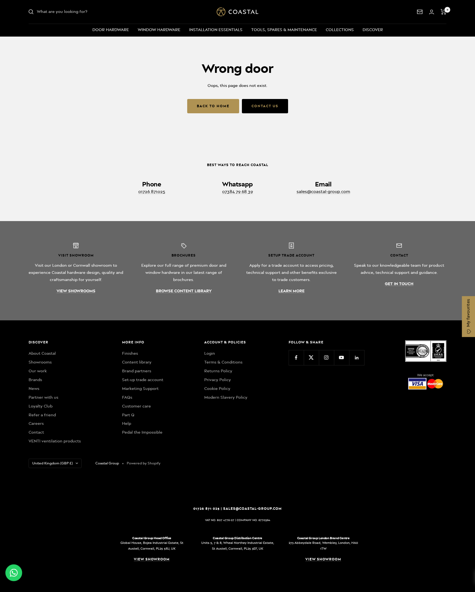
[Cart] (443, 12)
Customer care (136, 406)
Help (126, 423)
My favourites (468, 313)
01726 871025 (151, 191)
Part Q (128, 414)
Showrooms (40, 362)
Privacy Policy (217, 379)
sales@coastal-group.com (323, 191)
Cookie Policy (217, 388)
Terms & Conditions (223, 362)
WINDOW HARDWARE (159, 29)
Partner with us (43, 397)
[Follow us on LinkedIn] (356, 357)
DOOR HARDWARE (110, 29)
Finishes (130, 353)
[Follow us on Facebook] (296, 357)
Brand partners (136, 370)
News (34, 388)
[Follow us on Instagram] (326, 357)
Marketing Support (140, 388)
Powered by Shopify (144, 463)
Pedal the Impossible (142, 432)
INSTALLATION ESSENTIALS (215, 29)
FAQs (127, 397)
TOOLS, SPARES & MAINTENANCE (284, 29)
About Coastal (42, 353)
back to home (213, 106)
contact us (265, 106)
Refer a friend (42, 414)
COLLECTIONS (340, 29)
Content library (136, 362)
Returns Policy (218, 370)
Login (209, 353)
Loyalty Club (41, 406)
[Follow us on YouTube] (341, 357)
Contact (36, 432)
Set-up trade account (142, 379)
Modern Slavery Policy (225, 397)
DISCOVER (373, 29)
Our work (38, 370)
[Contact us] (419, 12)
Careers (36, 423)
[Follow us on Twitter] (311, 357)
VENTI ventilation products (55, 441)
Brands (35, 379)
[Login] (431, 12)
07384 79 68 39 (237, 191)
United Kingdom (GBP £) (52, 463)
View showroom (152, 559)
